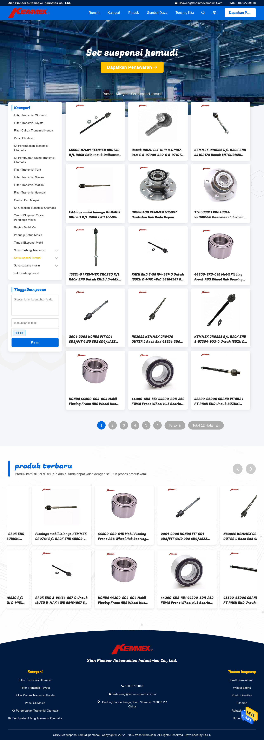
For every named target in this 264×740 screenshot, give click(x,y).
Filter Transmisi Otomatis (30, 115)
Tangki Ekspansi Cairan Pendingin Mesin (29, 217)
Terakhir (175, 425)
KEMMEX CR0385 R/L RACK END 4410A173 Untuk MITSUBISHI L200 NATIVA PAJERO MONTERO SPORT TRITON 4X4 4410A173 (220, 152)
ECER (207, 734)
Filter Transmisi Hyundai (30, 192)
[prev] (238, 469)
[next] (251, 469)
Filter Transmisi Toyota (29, 122)
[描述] (214, 13)
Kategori (114, 12)
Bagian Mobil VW (25, 227)
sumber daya (157, 12)
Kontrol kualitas (242, 695)
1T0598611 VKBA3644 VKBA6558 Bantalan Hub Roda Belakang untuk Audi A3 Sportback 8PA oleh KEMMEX (219, 215)
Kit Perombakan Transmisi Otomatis (31, 148)
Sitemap (242, 703)
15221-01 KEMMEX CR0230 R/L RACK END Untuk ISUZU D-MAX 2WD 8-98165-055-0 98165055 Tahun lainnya (94, 277)
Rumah (94, 12)
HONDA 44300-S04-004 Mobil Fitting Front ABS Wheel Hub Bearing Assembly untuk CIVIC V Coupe (95, 401)
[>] (157, 425)
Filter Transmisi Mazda (29, 184)
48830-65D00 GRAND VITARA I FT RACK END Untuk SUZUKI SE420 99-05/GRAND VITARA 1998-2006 (218, 401)
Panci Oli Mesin (24, 138)
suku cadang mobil (26, 273)
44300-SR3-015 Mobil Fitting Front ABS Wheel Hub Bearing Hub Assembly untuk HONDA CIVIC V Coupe (218, 277)
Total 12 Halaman (206, 425)
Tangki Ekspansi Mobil (28, 242)
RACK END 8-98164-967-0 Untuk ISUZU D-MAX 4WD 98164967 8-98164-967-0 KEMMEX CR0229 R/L (158, 277)
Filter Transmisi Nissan (29, 177)
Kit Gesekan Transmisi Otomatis (35, 207)
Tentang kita (185, 12)
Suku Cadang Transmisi (29, 250)
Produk (133, 12)
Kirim (35, 342)
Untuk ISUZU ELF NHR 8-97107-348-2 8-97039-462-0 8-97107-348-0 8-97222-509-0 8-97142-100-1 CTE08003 (157, 152)
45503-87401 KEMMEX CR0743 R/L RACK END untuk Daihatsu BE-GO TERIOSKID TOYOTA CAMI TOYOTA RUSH (94, 152)
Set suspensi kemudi (27, 257)
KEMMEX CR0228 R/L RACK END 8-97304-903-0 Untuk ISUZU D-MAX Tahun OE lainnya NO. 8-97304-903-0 (220, 339)
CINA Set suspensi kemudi (70, 734)
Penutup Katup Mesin (28, 235)
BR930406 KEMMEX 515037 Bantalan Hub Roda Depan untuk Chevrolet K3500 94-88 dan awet (156, 215)
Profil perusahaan (241, 680)
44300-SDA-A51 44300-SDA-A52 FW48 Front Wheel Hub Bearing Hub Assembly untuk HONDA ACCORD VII (158, 401)
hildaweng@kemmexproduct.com (199, 3)
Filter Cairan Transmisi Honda (33, 130)
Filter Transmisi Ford (27, 169)
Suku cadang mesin (27, 265)
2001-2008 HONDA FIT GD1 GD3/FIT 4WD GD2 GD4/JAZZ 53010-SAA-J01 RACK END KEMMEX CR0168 (92, 339)
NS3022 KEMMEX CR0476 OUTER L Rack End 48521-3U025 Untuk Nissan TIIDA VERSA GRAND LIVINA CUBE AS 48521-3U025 (158, 339)
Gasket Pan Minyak (26, 200)
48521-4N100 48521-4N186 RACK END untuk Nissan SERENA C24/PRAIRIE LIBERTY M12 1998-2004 (226, 600)
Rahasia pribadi (242, 710)
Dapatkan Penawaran (242, 12)
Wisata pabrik (242, 687)
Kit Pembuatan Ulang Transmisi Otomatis (34, 160)
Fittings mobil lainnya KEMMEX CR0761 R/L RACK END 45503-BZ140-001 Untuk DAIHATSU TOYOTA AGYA (94, 215)
